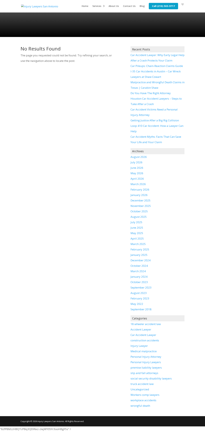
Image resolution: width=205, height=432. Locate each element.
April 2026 (137, 178)
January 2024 (139, 276)
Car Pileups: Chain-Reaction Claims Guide (157, 66)
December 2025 (141, 200)
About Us (114, 6)
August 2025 (139, 217)
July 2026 (136, 162)
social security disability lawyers (151, 378)
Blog (142, 6)
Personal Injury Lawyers (146, 362)
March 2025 (138, 244)
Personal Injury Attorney (146, 357)
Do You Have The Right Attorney (151, 93)
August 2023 (139, 293)
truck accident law (142, 384)
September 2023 (141, 287)
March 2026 (138, 184)
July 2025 (136, 222)
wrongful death (140, 406)
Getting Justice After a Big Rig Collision (155, 120)
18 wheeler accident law (146, 324)
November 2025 (141, 206)
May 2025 (137, 233)
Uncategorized (140, 389)
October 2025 (139, 211)
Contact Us (129, 6)
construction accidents (145, 340)
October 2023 (139, 282)
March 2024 (138, 271)
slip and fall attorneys (144, 373)
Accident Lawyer (141, 329)
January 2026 (139, 195)
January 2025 (139, 255)
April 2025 (137, 238)
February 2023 (140, 298)
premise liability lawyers (146, 367)
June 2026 (137, 168)
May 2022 (137, 304)
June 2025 (137, 227)
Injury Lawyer (139, 346)
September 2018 (141, 309)
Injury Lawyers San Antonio (51, 421)
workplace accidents (143, 400)
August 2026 (139, 157)
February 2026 (140, 189)
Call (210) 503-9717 (163, 6)
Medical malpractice (144, 351)
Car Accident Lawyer (143, 335)
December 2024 (141, 260)
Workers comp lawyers (145, 395)
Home (85, 6)
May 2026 (137, 173)
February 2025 (140, 249)
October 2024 (139, 266)
